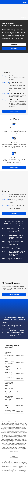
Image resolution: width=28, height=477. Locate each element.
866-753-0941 (19, 449)
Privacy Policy (14, 456)
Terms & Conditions (14, 454)
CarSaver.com (22, 443)
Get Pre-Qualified (14, 457)
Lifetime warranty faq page (19, 448)
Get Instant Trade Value (14, 458)
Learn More (14, 44)
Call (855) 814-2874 (14, 294)
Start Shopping (14, 111)
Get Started (14, 48)
